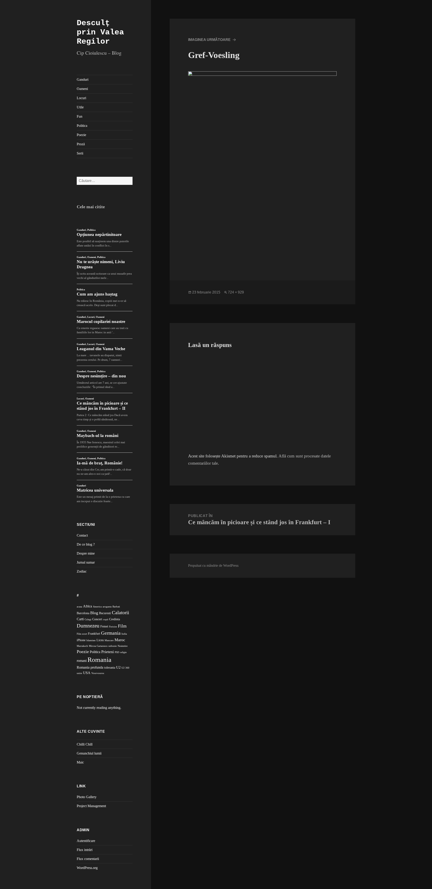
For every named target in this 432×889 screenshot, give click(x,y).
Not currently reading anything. (99, 708)
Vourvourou (97, 673)
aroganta (107, 606)
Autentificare (86, 841)
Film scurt (82, 634)
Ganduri (82, 79)
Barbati (116, 606)
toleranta (109, 667)
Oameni (82, 89)
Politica (82, 126)
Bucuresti (105, 613)
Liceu (100, 640)
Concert (97, 619)
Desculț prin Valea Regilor (100, 32)
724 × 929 (236, 292)
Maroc (120, 640)
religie (123, 652)
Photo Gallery (87, 797)
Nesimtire (123, 646)
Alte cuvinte (91, 731)
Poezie (81, 135)
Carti (80, 619)
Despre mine (86, 553)
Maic (80, 762)
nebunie (112, 646)
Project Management (91, 806)
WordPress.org (87, 868)
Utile (80, 107)
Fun (79, 116)
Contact (82, 535)
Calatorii (120, 612)
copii (105, 619)
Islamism (91, 640)
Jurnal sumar (86, 562)
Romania (99, 659)
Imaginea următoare (209, 40)
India (124, 634)
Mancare (109, 640)
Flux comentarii (88, 859)
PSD (117, 652)
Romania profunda (90, 667)
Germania (111, 633)
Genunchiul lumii (89, 753)
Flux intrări (84, 850)
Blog (94, 613)
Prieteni (107, 651)
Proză (81, 144)
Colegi (88, 619)
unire (79, 673)
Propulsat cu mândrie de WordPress (213, 565)
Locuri (81, 98)
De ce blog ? (86, 544)
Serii (80, 153)
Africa (87, 606)
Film (122, 626)
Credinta (114, 619)
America (97, 606)
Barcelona (83, 613)
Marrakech (82, 646)
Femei (104, 626)
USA (86, 673)
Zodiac (82, 571)
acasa (79, 606)
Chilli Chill (84, 744)
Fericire (113, 626)
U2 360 (125, 668)
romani (82, 661)
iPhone (81, 640)
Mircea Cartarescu (98, 646)
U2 (118, 667)
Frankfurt (94, 633)
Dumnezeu (88, 626)
